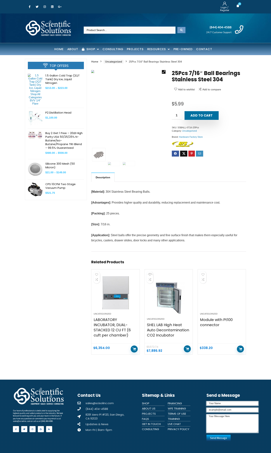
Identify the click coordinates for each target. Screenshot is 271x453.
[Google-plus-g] (59, 7)
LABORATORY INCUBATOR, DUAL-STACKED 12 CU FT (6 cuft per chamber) (112, 327)
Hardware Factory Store (191, 137)
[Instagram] (44, 7)
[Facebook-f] (29, 7)
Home (94, 61)
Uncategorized (113, 61)
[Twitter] (37, 7)
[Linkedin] (52, 7)
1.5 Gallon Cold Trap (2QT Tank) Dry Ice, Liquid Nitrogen (62, 79)
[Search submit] (181, 30)
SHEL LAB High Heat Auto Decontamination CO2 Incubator (168, 330)
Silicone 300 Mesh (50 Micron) (60, 165)
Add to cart (201, 115)
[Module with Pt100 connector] (222, 292)
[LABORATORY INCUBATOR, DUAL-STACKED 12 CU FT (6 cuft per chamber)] (115, 292)
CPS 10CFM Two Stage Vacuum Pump (60, 186)
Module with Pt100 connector (216, 322)
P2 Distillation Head (58, 112)
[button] (164, 72)
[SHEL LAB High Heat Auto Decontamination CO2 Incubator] (168, 298)
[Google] (41, 429)
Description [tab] (103, 177)
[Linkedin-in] (49, 429)
